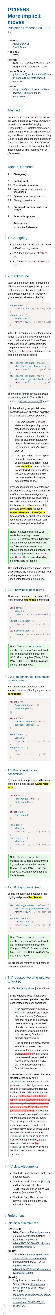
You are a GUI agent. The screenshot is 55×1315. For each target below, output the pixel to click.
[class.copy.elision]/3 (31, 401)
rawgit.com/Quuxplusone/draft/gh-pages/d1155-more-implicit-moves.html (31, 93)
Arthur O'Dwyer (21, 43)
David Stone (19, 47)
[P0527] (45, 1181)
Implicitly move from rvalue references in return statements (31, 1258)
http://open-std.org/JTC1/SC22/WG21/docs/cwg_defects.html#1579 (31, 1243)
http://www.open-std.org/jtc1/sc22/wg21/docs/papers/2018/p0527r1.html (32, 1269)
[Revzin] (17, 1201)
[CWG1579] (28, 397)
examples (38, 579)
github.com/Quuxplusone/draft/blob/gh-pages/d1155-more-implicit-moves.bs (32, 78)
